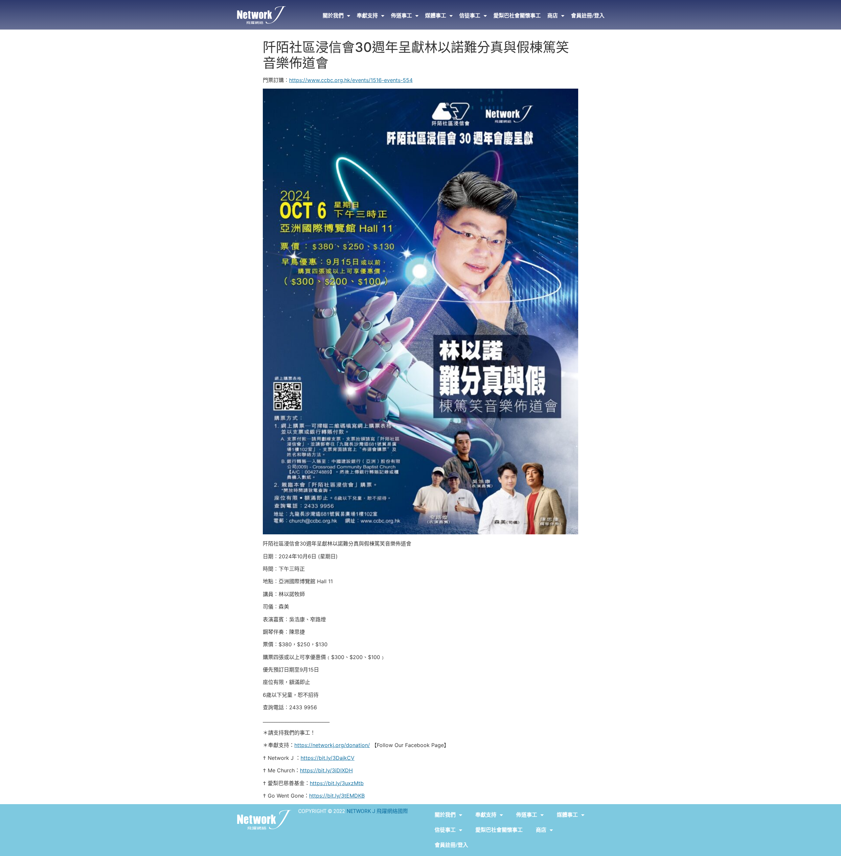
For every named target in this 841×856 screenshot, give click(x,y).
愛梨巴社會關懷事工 (517, 15)
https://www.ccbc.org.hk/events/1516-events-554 (351, 80)
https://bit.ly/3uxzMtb (337, 783)
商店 (552, 15)
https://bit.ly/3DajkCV (327, 758)
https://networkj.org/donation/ (332, 745)
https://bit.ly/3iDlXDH (326, 770)
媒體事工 (435, 15)
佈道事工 (401, 15)
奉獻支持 (367, 15)
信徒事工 (469, 15)
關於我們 (333, 15)
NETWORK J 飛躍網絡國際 (377, 811)
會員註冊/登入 (587, 15)
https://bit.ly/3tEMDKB (337, 795)
